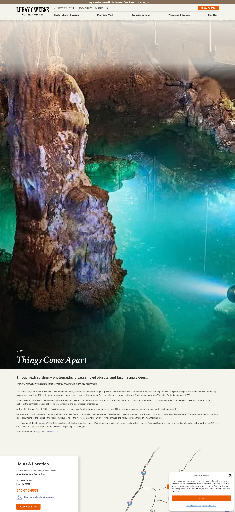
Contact (99, 8)
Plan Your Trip (28, 506)
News (20, 351)
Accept (202, 498)
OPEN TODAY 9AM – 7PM (63, 8)
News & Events (85, 8)
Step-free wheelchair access (38, 497)
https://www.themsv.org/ (47, 431)
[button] (230, 475)
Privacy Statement (209, 506)
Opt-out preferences (193, 506)
